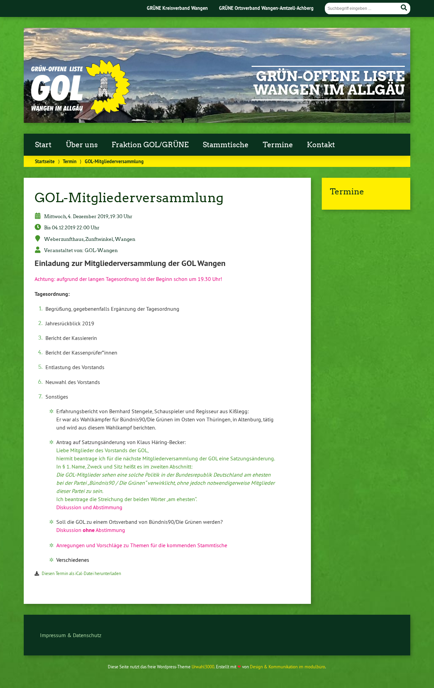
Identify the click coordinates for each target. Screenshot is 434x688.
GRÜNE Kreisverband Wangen (177, 8)
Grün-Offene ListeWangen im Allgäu (329, 83)
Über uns (82, 144)
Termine (278, 144)
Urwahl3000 (203, 666)
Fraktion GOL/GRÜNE (150, 144)
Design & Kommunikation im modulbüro (287, 666)
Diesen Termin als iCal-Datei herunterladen (81, 573)
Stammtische (226, 144)
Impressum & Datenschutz (70, 635)
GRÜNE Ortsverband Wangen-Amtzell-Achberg (266, 8)
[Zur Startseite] (80, 112)
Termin (70, 161)
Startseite (45, 161)
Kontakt (321, 144)
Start (43, 144)
